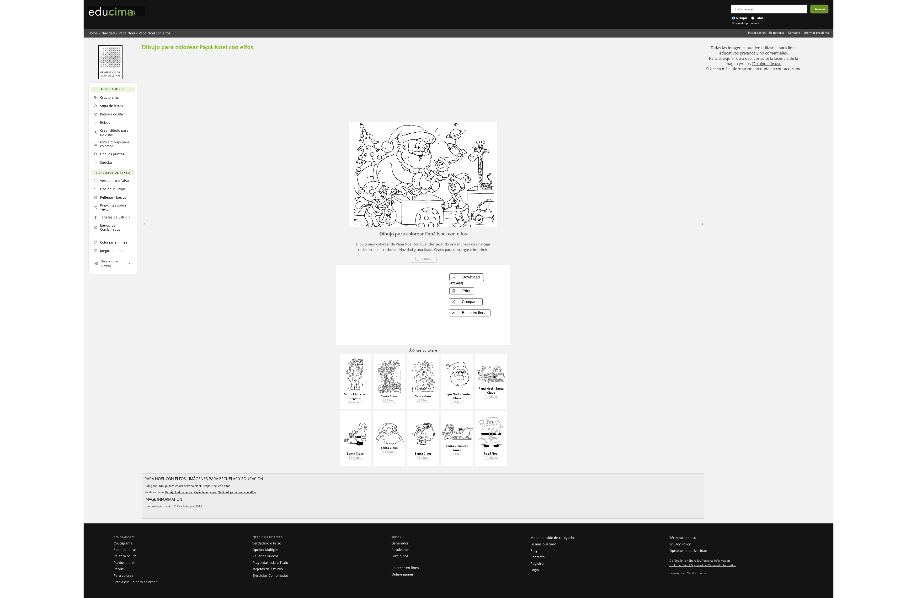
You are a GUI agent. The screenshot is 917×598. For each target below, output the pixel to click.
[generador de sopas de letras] (110, 78)
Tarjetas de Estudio (267, 569)
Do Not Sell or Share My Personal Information (699, 560)
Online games (402, 574)
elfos (213, 492)
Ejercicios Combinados (270, 575)
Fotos (759, 18)
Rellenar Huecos (265, 556)
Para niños (399, 556)
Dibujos (741, 18)
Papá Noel (127, 33)
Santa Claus (389, 396)
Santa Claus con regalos (355, 396)
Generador (400, 543)
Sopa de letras (125, 549)
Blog (533, 550)
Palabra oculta (125, 556)
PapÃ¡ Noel (201, 492)
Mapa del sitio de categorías (553, 537)
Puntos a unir (124, 562)
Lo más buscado (543, 544)
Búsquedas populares (745, 23)
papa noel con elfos (243, 492)
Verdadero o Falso (266, 543)
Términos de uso (767, 63)
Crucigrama (123, 543)
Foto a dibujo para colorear (135, 582)
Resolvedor (400, 549)
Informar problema (816, 33)
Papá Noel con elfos (154, 33)
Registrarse (776, 33)
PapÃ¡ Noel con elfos (178, 492)
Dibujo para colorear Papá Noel (180, 486)
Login (534, 570)
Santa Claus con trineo (457, 448)
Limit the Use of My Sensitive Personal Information (702, 565)
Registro (537, 563)
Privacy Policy (680, 544)
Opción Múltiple (265, 549)
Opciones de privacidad (688, 550)
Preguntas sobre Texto (270, 562)
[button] (469, 312)
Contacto (794, 33)
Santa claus (423, 396)
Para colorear (124, 575)
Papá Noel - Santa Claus (457, 396)
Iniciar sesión (757, 33)
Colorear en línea (405, 567)
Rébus (119, 569)
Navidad (108, 33)
